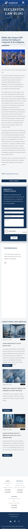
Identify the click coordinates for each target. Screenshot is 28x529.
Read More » (7, 365)
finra (14, 173)
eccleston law (9, 173)
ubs (17, 173)
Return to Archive (14, 181)
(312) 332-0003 (7, 492)
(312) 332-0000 (7, 489)
